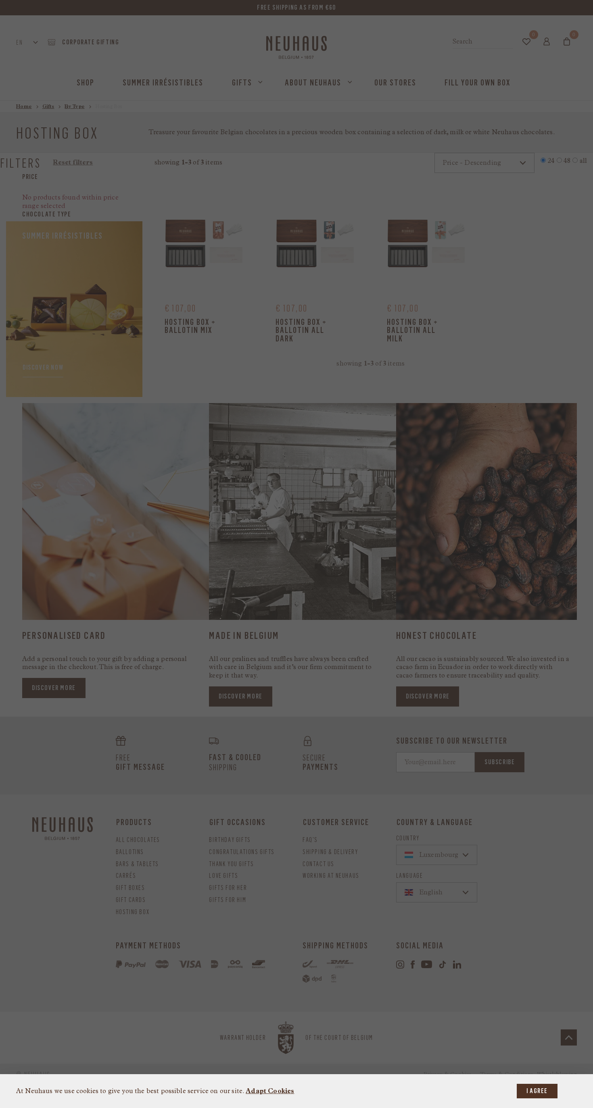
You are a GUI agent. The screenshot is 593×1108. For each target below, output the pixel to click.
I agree (537, 1091)
